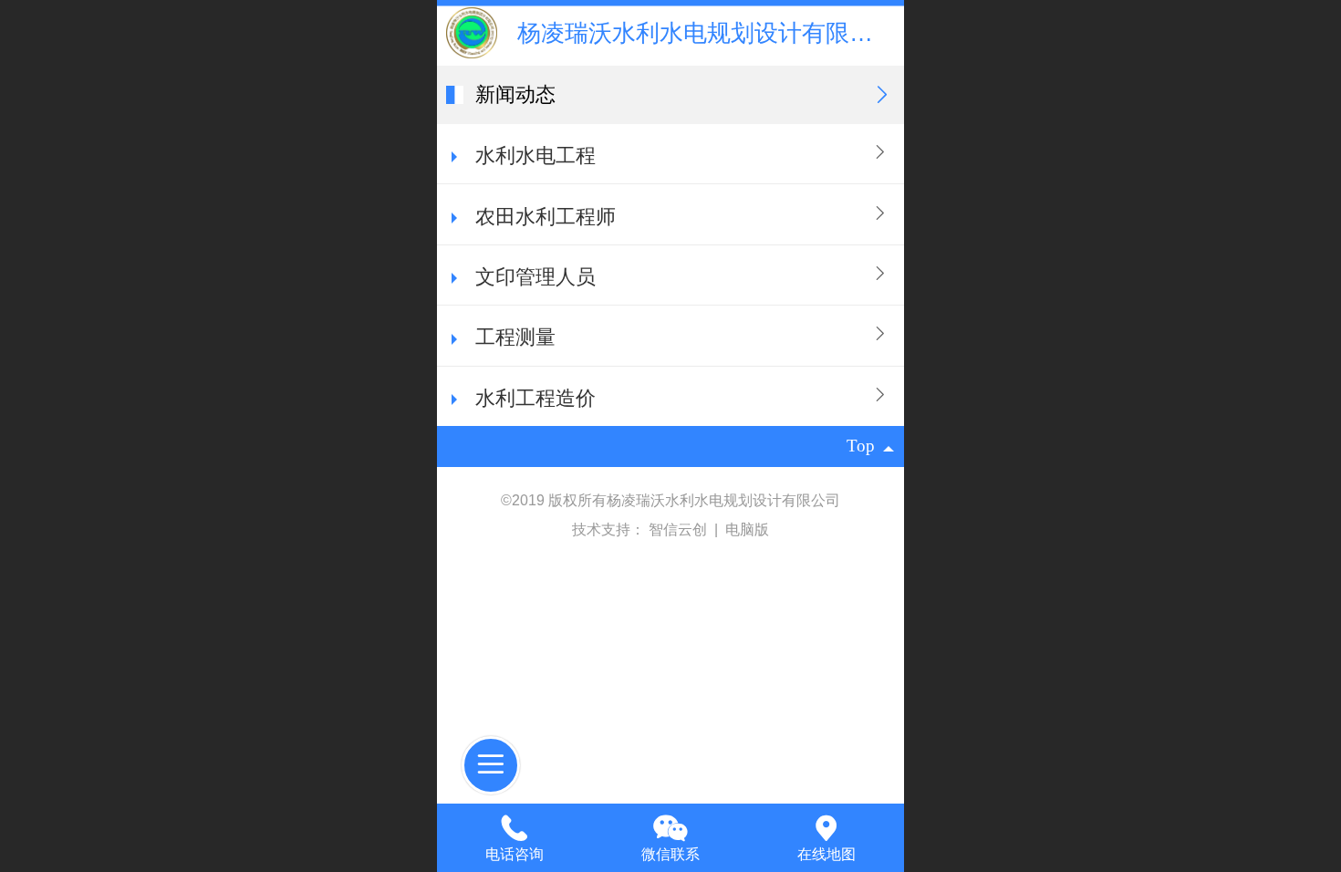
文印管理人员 (535, 276)
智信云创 (680, 529)
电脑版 (747, 529)
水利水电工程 (535, 155)
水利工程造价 (535, 398)
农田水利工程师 (545, 216)
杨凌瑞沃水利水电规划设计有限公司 (707, 33)
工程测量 (515, 337)
